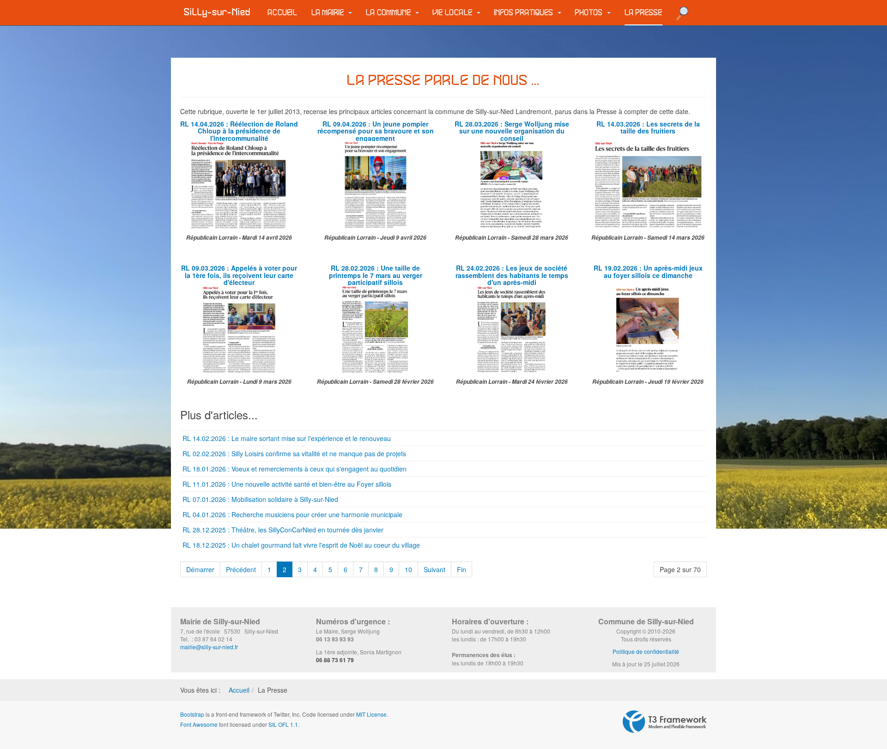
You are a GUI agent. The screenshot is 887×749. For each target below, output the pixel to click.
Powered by (665, 721)
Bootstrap (192, 714)
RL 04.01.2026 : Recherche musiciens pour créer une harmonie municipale (292, 514)
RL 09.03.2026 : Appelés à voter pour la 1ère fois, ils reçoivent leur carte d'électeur (239, 275)
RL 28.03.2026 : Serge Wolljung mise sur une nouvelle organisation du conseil (512, 131)
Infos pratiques (524, 13)
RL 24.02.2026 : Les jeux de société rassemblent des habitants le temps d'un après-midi (512, 275)
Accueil (283, 13)
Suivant (434, 569)
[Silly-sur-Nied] (217, 12)
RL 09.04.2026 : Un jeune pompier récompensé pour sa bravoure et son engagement (375, 131)
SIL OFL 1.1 (283, 724)
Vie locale (453, 13)
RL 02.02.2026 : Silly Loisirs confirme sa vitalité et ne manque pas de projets (294, 453)
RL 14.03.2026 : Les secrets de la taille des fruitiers (648, 127)
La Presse (643, 13)
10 (408, 569)
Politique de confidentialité (646, 651)
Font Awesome (199, 724)
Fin (461, 569)
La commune (389, 13)
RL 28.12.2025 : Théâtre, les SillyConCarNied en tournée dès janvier (282, 529)
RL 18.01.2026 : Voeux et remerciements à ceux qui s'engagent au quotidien (294, 468)
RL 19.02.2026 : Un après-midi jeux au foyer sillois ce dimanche (648, 271)
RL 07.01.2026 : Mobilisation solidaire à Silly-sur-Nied (260, 499)
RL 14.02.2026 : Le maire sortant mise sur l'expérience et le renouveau (286, 438)
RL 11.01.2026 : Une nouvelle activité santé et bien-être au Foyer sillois (286, 484)
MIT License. (372, 714)
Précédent (241, 569)
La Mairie (328, 13)
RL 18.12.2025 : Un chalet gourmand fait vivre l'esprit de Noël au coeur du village (301, 545)
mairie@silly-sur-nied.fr (209, 647)
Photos (590, 13)
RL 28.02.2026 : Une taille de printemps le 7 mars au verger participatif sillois (375, 275)
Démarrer (200, 569)
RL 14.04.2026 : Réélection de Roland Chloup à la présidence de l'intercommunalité (239, 131)
